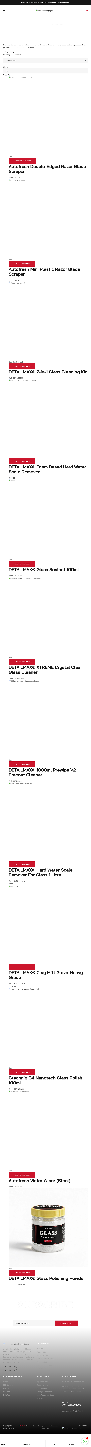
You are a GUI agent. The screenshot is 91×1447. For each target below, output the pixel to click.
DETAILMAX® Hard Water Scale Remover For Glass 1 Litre (40, 872)
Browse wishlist (23, 161)
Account (26, 1444)
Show (5, 67)
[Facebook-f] (5, 1368)
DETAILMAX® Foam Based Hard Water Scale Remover (47, 469)
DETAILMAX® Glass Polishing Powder (47, 1278)
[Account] (24, 1442)
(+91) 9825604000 (71, 1405)
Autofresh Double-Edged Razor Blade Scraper (47, 169)
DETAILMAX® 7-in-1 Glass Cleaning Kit (48, 372)
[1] (85, 1442)
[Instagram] (10, 1368)
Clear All (6, 75)
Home (3, 1444)
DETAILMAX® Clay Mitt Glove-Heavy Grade (46, 975)
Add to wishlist (22, 263)
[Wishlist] (70, 1442)
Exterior (45, 24)
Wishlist (72, 1444)
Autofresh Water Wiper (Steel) (39, 1180)
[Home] (2, 1442)
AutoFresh (21, 1426)
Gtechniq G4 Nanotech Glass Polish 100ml (45, 1080)
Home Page (33, 24)
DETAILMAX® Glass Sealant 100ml (44, 569)
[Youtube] (15, 1368)
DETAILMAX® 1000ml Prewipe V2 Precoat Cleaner (42, 772)
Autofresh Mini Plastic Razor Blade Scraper (44, 271)
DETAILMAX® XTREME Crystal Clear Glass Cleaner (45, 669)
